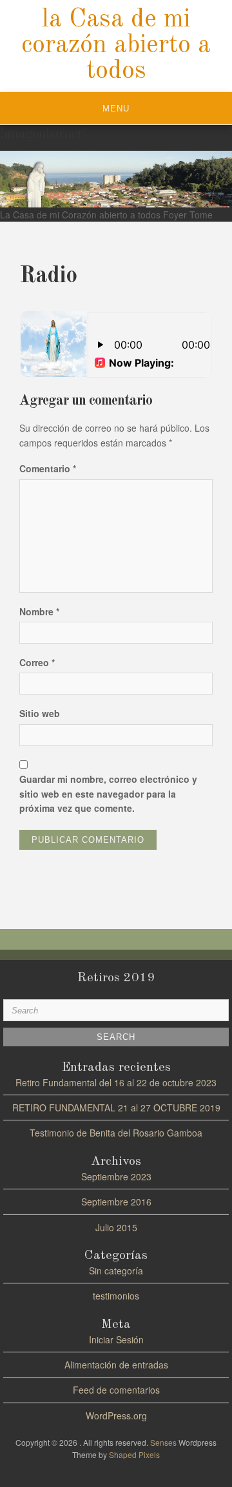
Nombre (39, 611)
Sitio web (39, 713)
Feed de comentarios (116, 1389)
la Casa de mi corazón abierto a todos (116, 45)
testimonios (116, 1295)
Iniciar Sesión (116, 1339)
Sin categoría (116, 1270)
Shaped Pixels (134, 1454)
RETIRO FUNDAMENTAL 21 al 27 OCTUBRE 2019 (116, 1107)
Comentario (47, 468)
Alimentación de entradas (116, 1364)
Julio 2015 (116, 1227)
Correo (37, 662)
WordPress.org (116, 1415)
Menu (116, 108)
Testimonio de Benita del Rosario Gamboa (116, 1132)
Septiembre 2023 (116, 1176)
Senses (163, 1442)
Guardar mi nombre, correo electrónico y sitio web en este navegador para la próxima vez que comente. (108, 793)
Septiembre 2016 (116, 1201)
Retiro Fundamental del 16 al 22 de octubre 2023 (116, 1082)
